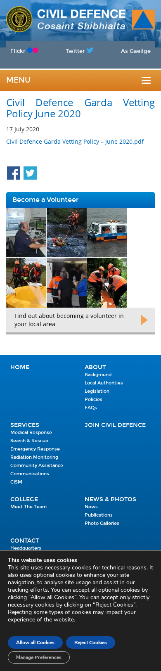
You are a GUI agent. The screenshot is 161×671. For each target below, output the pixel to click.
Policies (93, 399)
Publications (99, 515)
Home (19, 367)
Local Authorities (104, 383)
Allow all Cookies (35, 642)
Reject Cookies (90, 642)
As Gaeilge (136, 51)
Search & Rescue (29, 440)
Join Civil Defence (115, 425)
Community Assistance (36, 465)
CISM (16, 482)
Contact (24, 540)
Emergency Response (35, 449)
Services (24, 425)
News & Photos (110, 499)
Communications (29, 474)
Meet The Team (28, 507)
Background (98, 374)
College (24, 499)
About (95, 367)
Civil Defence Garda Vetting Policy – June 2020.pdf (75, 141)
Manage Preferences (39, 657)
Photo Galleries (102, 523)
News (91, 507)
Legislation (97, 391)
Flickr (17, 51)
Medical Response (31, 432)
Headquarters (25, 548)
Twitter (75, 51)
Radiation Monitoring (34, 457)
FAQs (91, 407)
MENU (18, 80)
